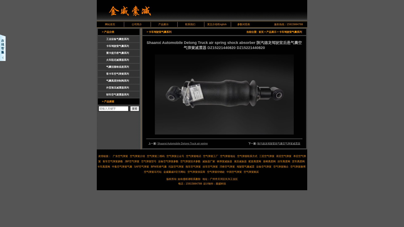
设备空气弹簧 (263, 166)
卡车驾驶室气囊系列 (290, 31)
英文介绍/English (217, 24)
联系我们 (190, 24)
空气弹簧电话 (193, 156)
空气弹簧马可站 (153, 171)
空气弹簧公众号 (175, 156)
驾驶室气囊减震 (245, 166)
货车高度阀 (298, 161)
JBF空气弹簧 (132, 161)
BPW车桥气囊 (159, 166)
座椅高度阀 (269, 161)
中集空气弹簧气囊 (122, 166)
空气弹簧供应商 (196, 171)
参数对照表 (243, 24)
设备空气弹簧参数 (168, 161)
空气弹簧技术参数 (190, 161)
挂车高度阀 (284, 161)
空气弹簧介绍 (137, 156)
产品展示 (163, 24)
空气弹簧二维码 (156, 156)
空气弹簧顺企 (280, 166)
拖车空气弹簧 (193, 166)
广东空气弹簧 (120, 156)
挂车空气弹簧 (210, 166)
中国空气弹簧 (234, 171)
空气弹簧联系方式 (247, 156)
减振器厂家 (208, 161)
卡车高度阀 (103, 166)
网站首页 (110, 24)
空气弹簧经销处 (216, 171)
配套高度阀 (255, 161)
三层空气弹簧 (266, 156)
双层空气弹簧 (283, 156)
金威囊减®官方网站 (174, 171)
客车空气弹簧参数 (113, 161)
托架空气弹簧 (176, 166)
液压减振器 (240, 161)
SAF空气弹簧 (141, 166)
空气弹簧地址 (227, 156)
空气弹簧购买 (251, 171)
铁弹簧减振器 (224, 161)
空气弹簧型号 (148, 161)
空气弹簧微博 (298, 166)
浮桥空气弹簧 (227, 166)
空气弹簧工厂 (210, 156)
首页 (261, 31)
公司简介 (137, 24)
